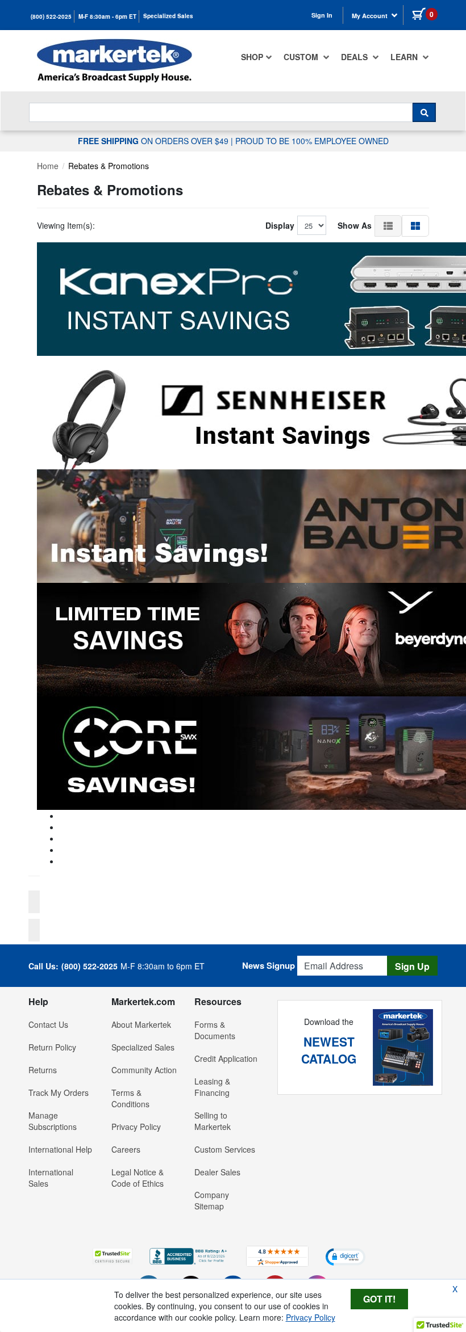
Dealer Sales (217, 1172)
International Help (60, 1149)
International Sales (50, 1177)
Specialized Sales (168, 16)
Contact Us (48, 1024)
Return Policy (52, 1047)
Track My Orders (58, 1092)
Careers (125, 1149)
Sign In (321, 15)
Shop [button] (252, 56)
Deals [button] (355, 56)
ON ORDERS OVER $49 (154, 140)
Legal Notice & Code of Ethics (137, 1177)
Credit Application (225, 1058)
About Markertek (141, 1024)
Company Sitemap (211, 1200)
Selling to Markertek (212, 1121)
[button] (388, 225)
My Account (370, 15)
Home (48, 165)
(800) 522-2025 (51, 16)
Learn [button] (405, 56)
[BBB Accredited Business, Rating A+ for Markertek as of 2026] (189, 1254)
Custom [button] (302, 56)
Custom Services (224, 1149)
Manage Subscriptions (52, 1121)
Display (279, 225)
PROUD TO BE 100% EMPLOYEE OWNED (312, 140)
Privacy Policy (136, 1126)
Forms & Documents (214, 1030)
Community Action (144, 1069)
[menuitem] (256, 57)
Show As (355, 225)
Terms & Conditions (130, 1098)
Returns (42, 1069)
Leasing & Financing (212, 1086)
